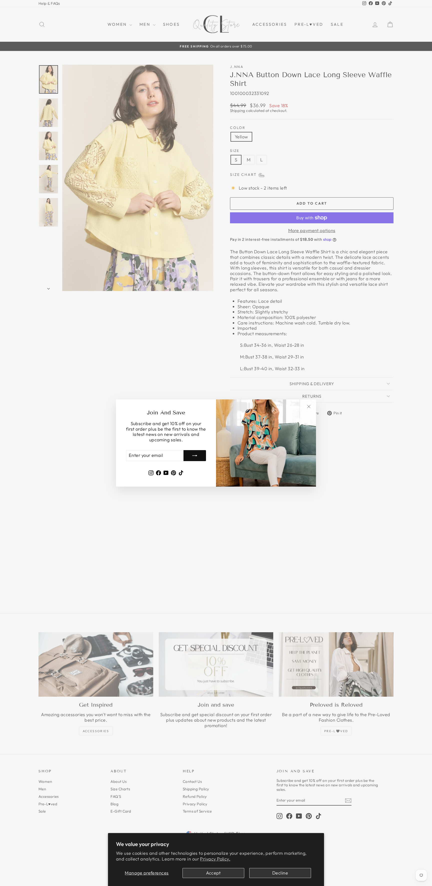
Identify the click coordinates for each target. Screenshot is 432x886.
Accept (213, 873)
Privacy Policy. (215, 859)
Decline (280, 873)
